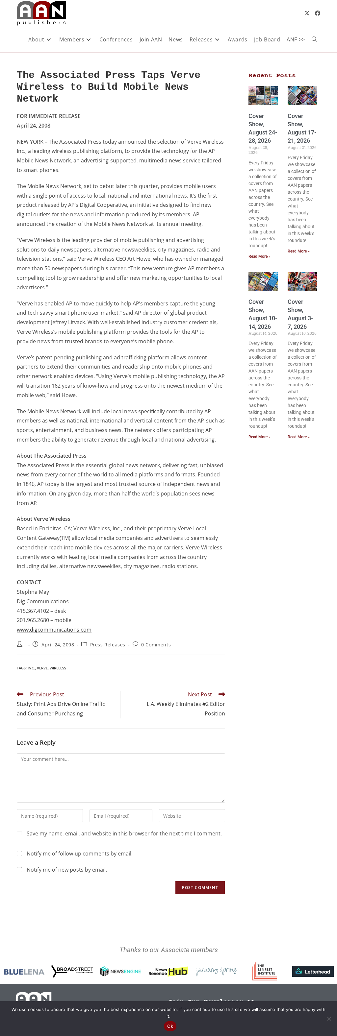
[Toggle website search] (314, 39)
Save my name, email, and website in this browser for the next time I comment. (124, 833)
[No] (328, 1018)
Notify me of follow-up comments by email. (80, 853)
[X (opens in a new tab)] (307, 13)
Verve (42, 667)
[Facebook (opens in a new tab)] (317, 13)
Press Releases (107, 644)
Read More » (259, 256)
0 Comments (156, 644)
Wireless (58, 667)
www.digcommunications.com (54, 629)
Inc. (31, 667)
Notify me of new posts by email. (67, 869)
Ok (170, 1026)
